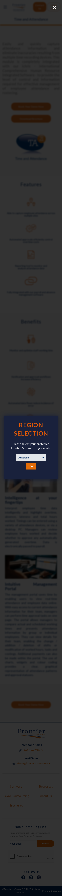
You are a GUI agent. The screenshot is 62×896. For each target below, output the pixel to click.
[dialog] (31, 447)
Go (31, 466)
